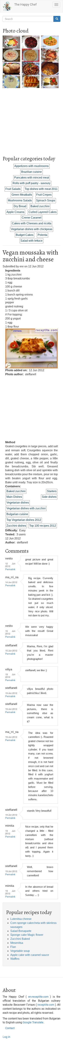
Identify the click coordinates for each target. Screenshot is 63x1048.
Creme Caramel (31, 217)
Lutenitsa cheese (20, 918)
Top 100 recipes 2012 (42, 525)
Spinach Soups (45, 200)
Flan (13, 946)
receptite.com (45, 1004)
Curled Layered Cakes (43, 212)
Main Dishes (14, 496)
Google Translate (33, 1022)
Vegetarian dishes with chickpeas (31, 229)
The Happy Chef (25, 4)
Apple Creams (15, 212)
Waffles (14, 958)
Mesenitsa (16, 942)
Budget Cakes (24, 234)
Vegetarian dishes (17, 502)
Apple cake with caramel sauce (29, 954)
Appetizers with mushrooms (31, 166)
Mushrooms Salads (20, 200)
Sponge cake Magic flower (26, 934)
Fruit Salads (12, 188)
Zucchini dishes (16, 525)
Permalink (10, 569)
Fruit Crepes (44, 194)
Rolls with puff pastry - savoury (31, 183)
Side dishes (49, 496)
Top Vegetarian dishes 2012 (23, 519)
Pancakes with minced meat (31, 177)
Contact (10, 1028)
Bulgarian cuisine (17, 514)
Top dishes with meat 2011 (41, 188)
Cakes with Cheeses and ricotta (31, 223)
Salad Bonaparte (20, 930)
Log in (6, 1037)
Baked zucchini (40, 206)
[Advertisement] (31, 119)
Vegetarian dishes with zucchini (26, 508)
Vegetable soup (20, 950)
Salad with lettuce (31, 240)
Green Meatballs (22, 194)
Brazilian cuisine (31, 171)
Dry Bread (20, 206)
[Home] (7, 6)
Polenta (42, 234)
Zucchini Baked (20, 938)
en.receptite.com (38, 996)
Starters (52, 491)
